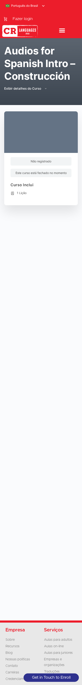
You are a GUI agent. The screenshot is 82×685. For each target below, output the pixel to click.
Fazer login (23, 19)
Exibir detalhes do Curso (23, 88)
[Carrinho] (5, 19)
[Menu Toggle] (62, 31)
